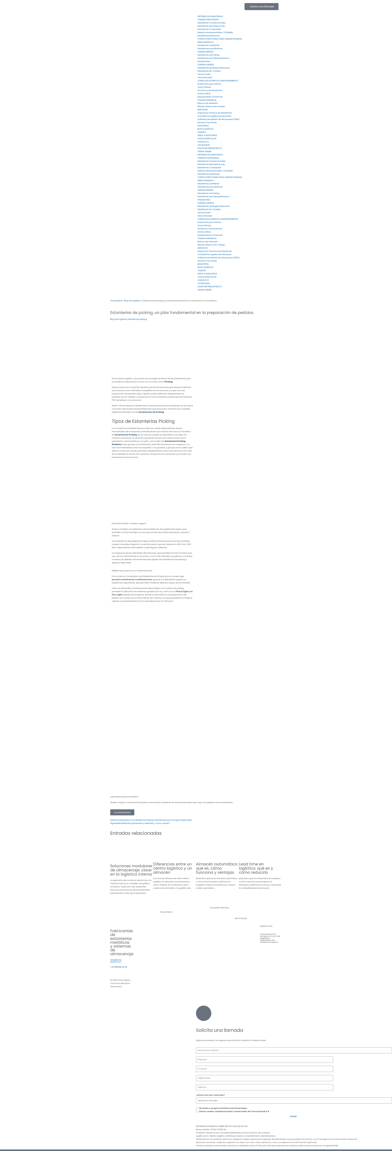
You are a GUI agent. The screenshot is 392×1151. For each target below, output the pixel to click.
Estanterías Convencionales (212, 22)
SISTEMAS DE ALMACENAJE (210, 16)
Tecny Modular (205, 77)
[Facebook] (209, 7)
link (336, 1145)
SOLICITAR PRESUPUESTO (210, 148)
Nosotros (239, 932)
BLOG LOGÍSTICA (205, 128)
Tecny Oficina (204, 87)
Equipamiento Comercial (210, 96)
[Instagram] (217, 7)
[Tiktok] (234, 7)
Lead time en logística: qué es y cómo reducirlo (256, 868)
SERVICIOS (203, 109)
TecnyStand (116, 300)
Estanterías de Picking (208, 54)
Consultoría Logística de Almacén (214, 116)
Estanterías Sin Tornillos (209, 71)
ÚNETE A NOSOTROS (207, 135)
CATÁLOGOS (204, 145)
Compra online (217, 960)
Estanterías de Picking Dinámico (213, 58)
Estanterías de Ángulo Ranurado (214, 67)
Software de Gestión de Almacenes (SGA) (218, 119)
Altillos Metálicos (206, 42)
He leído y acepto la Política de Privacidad (223, 1108)
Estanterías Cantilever (208, 45)
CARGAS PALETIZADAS (208, 19)
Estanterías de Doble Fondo (211, 26)
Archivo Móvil (204, 93)
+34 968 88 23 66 (118, 966)
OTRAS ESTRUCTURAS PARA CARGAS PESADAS (220, 38)
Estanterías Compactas (209, 29)
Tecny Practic (204, 74)
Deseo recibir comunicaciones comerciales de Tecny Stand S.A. (234, 1111)
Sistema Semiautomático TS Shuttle (215, 32)
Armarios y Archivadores (210, 90)
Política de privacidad (150, 983)
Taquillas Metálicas (207, 100)
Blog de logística (132, 300)
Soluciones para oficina (209, 83)
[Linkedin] (201, 7)
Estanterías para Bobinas (210, 48)
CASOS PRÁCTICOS (207, 138)
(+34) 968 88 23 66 (119, 4)
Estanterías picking (137, 319)
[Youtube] (226, 7)
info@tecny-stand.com (165, 4)
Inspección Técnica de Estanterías (215, 112)
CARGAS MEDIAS (205, 51)
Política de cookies (177, 983)
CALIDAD (202, 132)
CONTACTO (203, 141)
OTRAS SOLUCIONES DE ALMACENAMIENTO (218, 80)
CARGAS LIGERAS (206, 64)
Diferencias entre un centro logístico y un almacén (172, 868)
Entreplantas (204, 61)
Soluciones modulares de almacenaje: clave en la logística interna (131, 870)
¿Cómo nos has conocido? (210, 1095)
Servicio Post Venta (207, 122)
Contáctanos (241, 924)
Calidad (239, 941)
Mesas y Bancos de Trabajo (211, 106)
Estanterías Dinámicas (209, 35)
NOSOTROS (203, 125)
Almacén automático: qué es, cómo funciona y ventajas (217, 868)
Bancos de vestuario (208, 103)
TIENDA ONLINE (204, 151)
